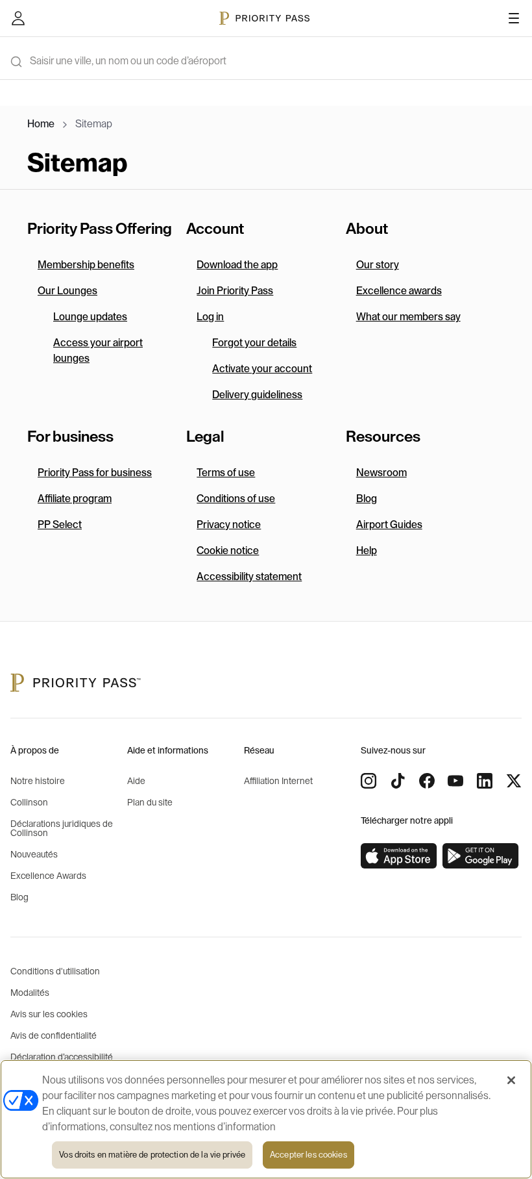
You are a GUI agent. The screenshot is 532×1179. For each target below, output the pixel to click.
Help (366, 551)
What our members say (408, 317)
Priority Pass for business (95, 473)
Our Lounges (67, 291)
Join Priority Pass (235, 291)
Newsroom (381, 473)
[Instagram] (368, 781)
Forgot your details (254, 343)
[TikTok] (397, 781)
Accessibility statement (249, 577)
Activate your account (262, 369)
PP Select (60, 525)
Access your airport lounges (98, 351)
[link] (399, 856)
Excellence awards (399, 291)
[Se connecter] (18, 18)
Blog (366, 499)
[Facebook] (427, 781)
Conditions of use (236, 499)
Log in (210, 317)
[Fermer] (511, 1080)
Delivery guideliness (257, 395)
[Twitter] (514, 781)
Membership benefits (86, 265)
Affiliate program (75, 499)
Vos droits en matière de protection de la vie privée (152, 1154)
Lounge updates (90, 317)
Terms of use (226, 473)
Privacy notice (229, 525)
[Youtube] (455, 781)
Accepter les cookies (308, 1154)
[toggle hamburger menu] (514, 18)
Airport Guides (389, 525)
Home (40, 124)
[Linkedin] (484, 781)
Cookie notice (228, 551)
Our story (377, 265)
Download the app (237, 265)
